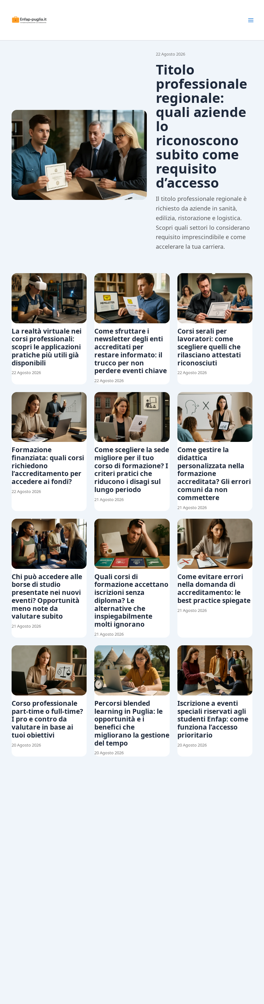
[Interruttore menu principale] (251, 20)
